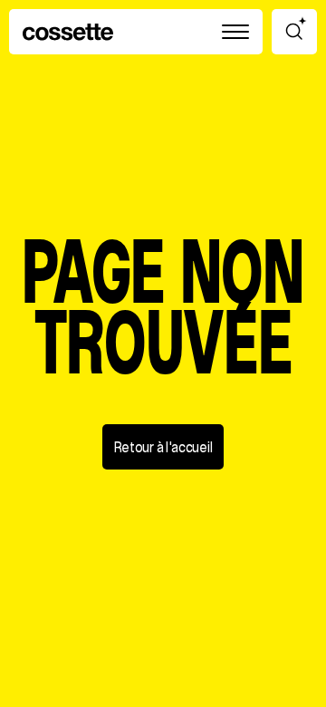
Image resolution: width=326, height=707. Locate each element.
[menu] (235, 31)
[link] (68, 32)
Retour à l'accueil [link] (163, 448)
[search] (294, 31)
